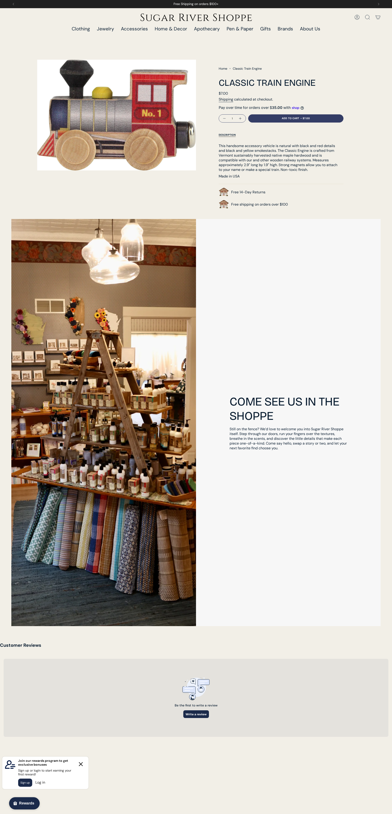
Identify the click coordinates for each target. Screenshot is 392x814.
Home (223, 68)
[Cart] (378, 17)
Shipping (226, 99)
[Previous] (13, 4)
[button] (80, 29)
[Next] (379, 4)
